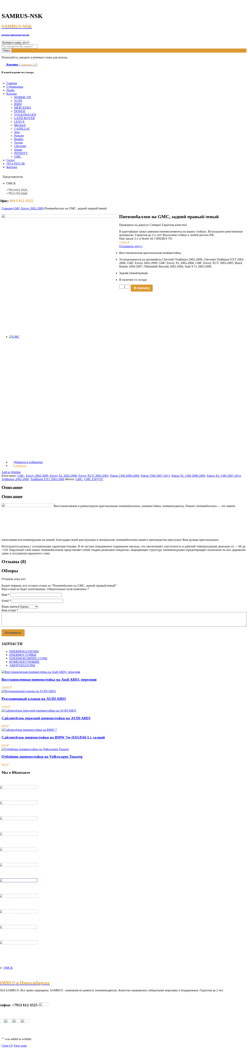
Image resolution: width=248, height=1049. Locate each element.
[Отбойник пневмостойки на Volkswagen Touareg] (35, 749)
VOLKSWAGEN (25, 114)
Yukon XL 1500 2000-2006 (188, 475)
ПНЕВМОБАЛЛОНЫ (24, 651)
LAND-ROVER (24, 118)
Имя (5, 594)
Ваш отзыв (10, 610)
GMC (17, 156)
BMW (18, 104)
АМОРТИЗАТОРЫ (22, 665)
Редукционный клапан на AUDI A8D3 (34, 699)
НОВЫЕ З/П (22, 97)
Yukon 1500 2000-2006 (124, 475)
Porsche (19, 135)
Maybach (20, 125)
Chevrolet (20, 146)
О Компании (14, 86)
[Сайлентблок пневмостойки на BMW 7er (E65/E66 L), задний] (29, 729)
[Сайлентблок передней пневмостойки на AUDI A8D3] (39, 710)
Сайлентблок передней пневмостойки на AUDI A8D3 (46, 718)
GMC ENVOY (93, 479)
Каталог (11, 93)
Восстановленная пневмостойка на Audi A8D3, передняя (49, 679)
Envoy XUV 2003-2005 (93, 475)
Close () (7, 1045)
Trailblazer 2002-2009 (15, 479)
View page (20, 1045)
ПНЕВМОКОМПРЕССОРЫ (28, 658)
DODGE (19, 111)
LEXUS (19, 121)
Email (6, 600)
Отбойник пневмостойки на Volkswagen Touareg (42, 757)
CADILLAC (22, 128)
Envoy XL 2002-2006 (63, 475)
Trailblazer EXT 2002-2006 (47, 479)
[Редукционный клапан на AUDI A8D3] (29, 691)
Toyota (18, 142)
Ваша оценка (10, 606)
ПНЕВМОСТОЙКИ (22, 654)
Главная (11, 83)
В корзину (142, 288)
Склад (10, 160)
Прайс (10, 90)
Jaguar (18, 149)
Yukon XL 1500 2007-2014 (224, 475)
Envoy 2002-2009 (32, 208)
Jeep (17, 132)
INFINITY (21, 153)
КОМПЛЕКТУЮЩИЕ (24, 661)
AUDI (18, 100)
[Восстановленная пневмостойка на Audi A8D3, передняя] (41, 672)
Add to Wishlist (11, 472)
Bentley (19, 139)
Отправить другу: (131, 246)
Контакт (11, 167)
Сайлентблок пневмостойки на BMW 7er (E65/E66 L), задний (53, 737)
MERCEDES (22, 107)
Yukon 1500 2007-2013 (155, 475)
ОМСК (8, 967)
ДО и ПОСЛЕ (15, 163)
